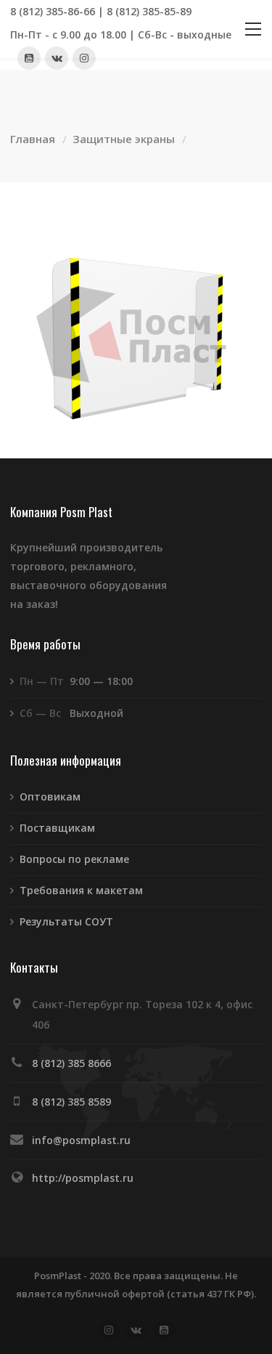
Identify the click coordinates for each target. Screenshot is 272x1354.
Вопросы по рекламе (74, 859)
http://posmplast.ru (82, 1178)
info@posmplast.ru (81, 1140)
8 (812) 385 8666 (71, 1063)
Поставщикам (57, 828)
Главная (32, 138)
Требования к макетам (81, 890)
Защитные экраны (124, 138)
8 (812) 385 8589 (71, 1101)
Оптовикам (50, 796)
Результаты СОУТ (66, 921)
